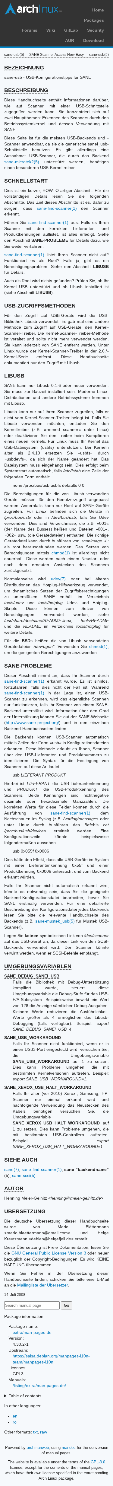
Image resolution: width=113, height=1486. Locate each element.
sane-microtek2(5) (21, 161)
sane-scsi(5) (24, 1175)
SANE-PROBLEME (28, 666)
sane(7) (11, 1169)
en (15, 1416)
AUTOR (14, 1188)
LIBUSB (14, 376)
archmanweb (38, 1447)
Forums (29, 30)
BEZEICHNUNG (24, 68)
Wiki (50, 30)
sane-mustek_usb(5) (55, 921)
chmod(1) (61, 552)
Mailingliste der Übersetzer (42, 1285)
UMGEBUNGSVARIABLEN (37, 966)
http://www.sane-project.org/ (32, 722)
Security (95, 30)
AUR (69, 40)
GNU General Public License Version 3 (48, 1253)
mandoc (69, 1447)
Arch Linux (33, 9)
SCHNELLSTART (26, 181)
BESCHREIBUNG (26, 90)
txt (35, 1432)
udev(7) (58, 578)
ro (15, 1422)
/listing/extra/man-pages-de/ (39, 1385)
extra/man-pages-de (32, 1332)
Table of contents (25, 1395)
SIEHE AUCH (20, 1160)
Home (98, 10)
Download (93, 40)
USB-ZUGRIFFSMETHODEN (40, 306)
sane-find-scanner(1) (57, 208)
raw (43, 1432)
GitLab (71, 30)
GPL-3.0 (98, 1462)
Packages (94, 20)
